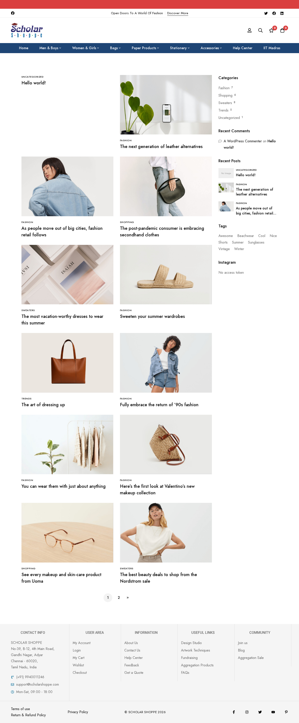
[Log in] (249, 30)
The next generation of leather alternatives (161, 146)
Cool (261, 235)
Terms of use (20, 708)
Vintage (224, 248)
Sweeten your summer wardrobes (152, 316)
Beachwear (245, 235)
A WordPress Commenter (243, 141)
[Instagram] (247, 712)
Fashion (224, 88)
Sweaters (225, 102)
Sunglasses (256, 242)
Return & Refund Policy (28, 715)
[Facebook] (274, 13)
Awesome (225, 235)
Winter (239, 248)
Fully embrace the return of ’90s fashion (159, 405)
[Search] (260, 30)
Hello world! (33, 83)
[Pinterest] (286, 712)
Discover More (177, 13)
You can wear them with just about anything (63, 486)
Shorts (223, 242)
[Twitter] (265, 13)
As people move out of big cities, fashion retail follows (254, 213)
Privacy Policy (78, 711)
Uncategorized (229, 117)
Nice (273, 235)
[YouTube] (273, 712)
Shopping (225, 95)
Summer (238, 242)
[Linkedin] (282, 13)
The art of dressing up (43, 405)
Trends (223, 110)
